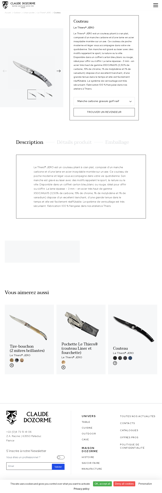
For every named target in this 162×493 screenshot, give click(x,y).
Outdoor (17, 13)
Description (29, 142)
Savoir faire (91, 463)
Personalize (145, 483)
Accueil (8, 13)
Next (58, 71)
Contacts (127, 423)
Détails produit (74, 142)
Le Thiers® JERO (44, 13)
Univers (89, 416)
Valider (58, 466)
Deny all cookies (124, 483)
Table (86, 422)
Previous (4, 71)
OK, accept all (102, 483)
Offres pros (129, 437)
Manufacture (92, 468)
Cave (85, 439)
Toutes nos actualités (137, 416)
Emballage (117, 142)
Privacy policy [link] (81, 488)
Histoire (88, 457)
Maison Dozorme (90, 449)
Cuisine (87, 427)
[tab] (32, 94)
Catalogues (129, 430)
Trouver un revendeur (104, 112)
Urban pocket (28, 13)
